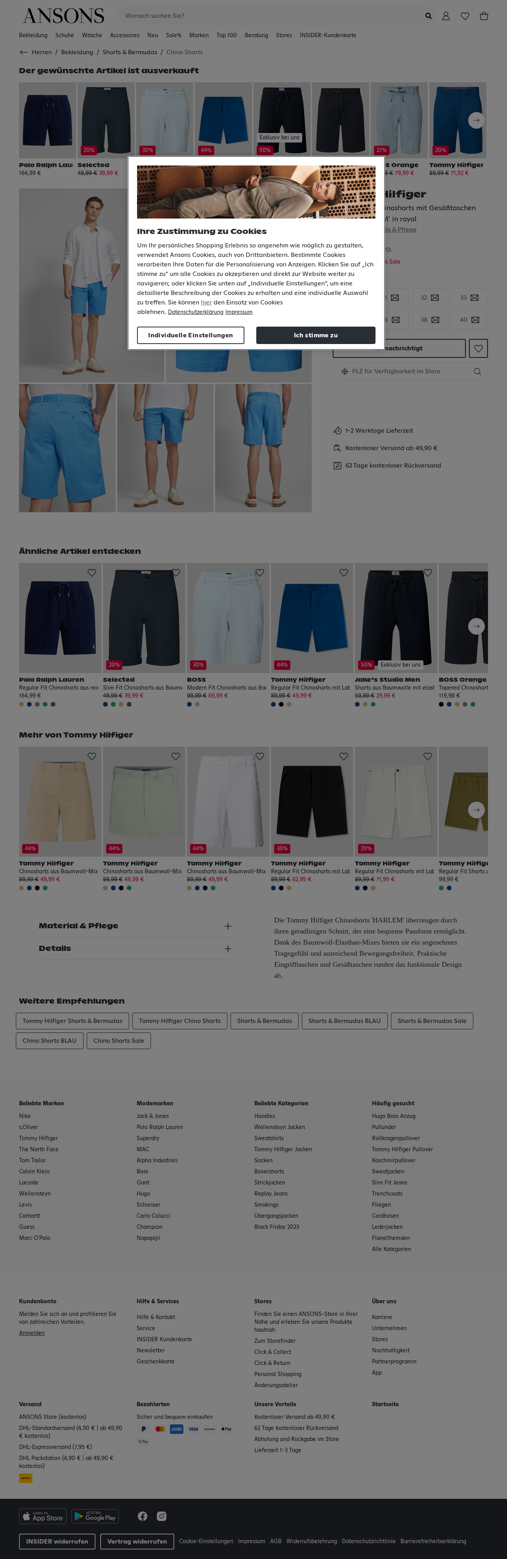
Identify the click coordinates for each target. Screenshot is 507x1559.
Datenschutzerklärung (195, 312)
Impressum (239, 312)
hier (206, 302)
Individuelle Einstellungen (190, 335)
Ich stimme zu (316, 335)
